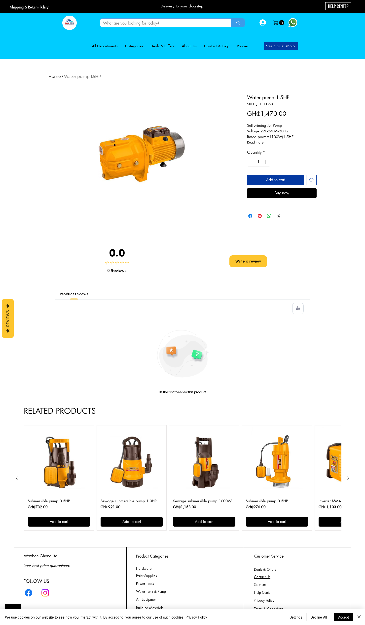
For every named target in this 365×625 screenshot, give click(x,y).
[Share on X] (279, 216)
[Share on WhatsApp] (269, 216)
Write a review (248, 261)
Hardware (143, 568)
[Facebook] (29, 593)
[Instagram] (45, 593)
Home (54, 76)
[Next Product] (348, 478)
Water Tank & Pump (151, 591)
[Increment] (265, 162)
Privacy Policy (196, 617)
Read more (255, 142)
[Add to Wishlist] (311, 180)
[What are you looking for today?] (238, 23)
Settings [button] (296, 617)
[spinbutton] (258, 162)
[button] (279, 22)
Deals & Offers (265, 569)
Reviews (8, 318)
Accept (343, 617)
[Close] (359, 617)
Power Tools (145, 583)
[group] (182, 478)
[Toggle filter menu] (298, 308)
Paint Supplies (146, 575)
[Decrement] (251, 162)
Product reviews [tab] (74, 294)
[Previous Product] (17, 478)
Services (260, 584)
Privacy (264, 600)
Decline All (318, 617)
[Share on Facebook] (250, 216)
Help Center (263, 592)
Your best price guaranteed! (47, 565)
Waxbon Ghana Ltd (40, 556)
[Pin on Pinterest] (260, 216)
